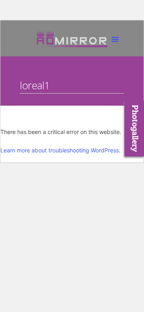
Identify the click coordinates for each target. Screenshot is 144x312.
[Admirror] (72, 40)
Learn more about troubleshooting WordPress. (60, 150)
